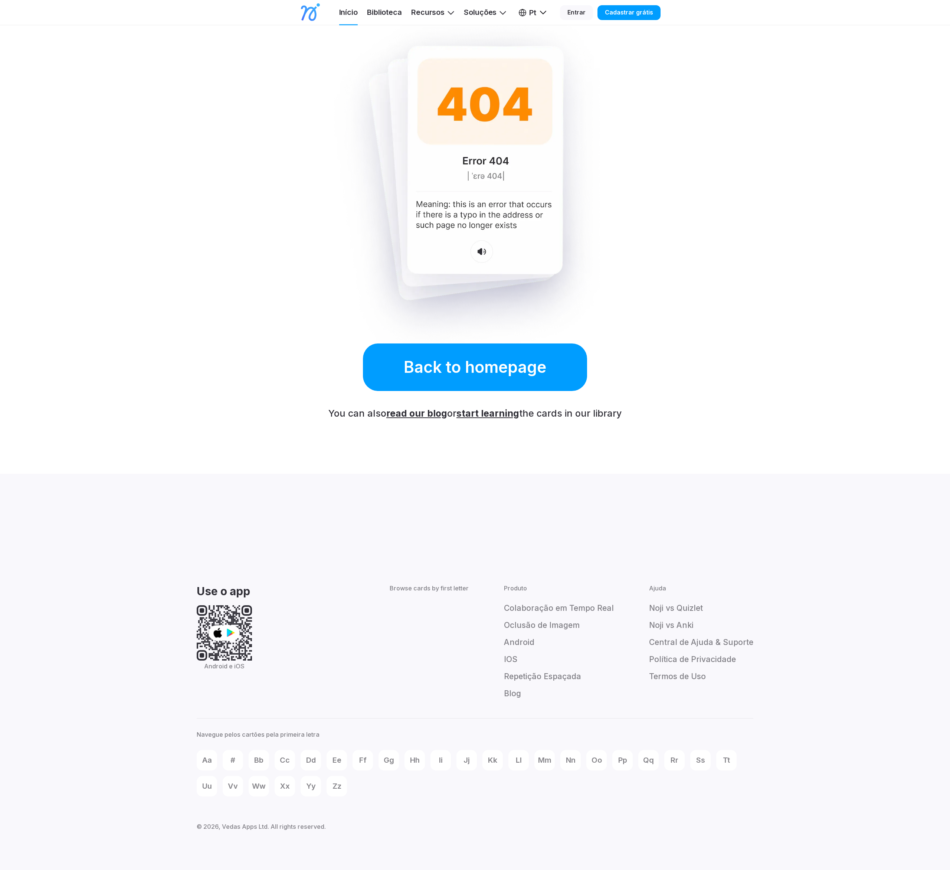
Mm (544, 760)
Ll (519, 760)
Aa (207, 760)
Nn (571, 760)
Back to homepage (475, 367)
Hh (415, 760)
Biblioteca (384, 12)
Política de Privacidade (692, 659)
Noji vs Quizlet (676, 608)
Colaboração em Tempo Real (559, 608)
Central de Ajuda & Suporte (701, 642)
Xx (285, 786)
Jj (466, 760)
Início (348, 12)
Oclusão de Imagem (542, 625)
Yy (311, 786)
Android (519, 642)
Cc (285, 760)
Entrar (576, 12)
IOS (510, 659)
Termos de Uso (677, 676)
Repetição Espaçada (542, 676)
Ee (336, 760)
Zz (336, 786)
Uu (207, 786)
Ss (700, 760)
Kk (492, 760)
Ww (259, 786)
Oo (597, 760)
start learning (487, 413)
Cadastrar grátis (629, 12)
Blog (512, 693)
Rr (674, 760)
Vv (233, 786)
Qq (648, 760)
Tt (726, 760)
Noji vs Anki (671, 625)
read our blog (416, 413)
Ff (363, 760)
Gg (389, 760)
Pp (622, 760)
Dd (311, 760)
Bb (258, 760)
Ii (441, 760)
